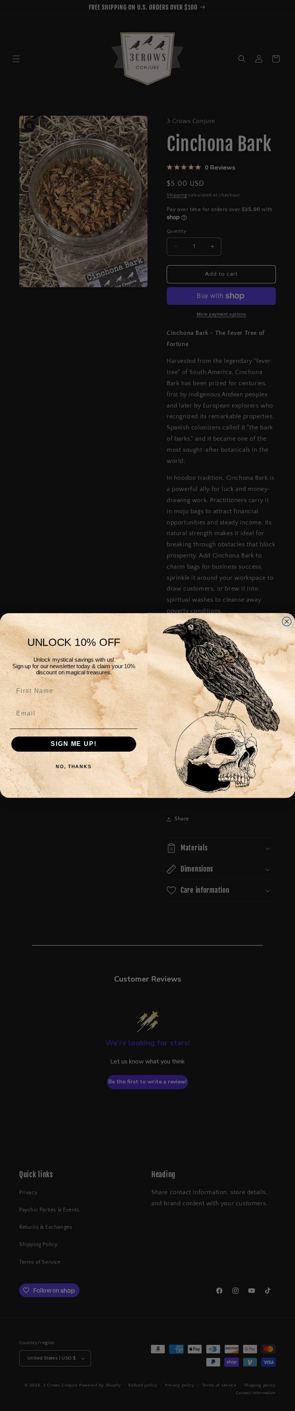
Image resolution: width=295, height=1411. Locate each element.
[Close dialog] (287, 621)
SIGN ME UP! (73, 743)
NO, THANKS (74, 766)
